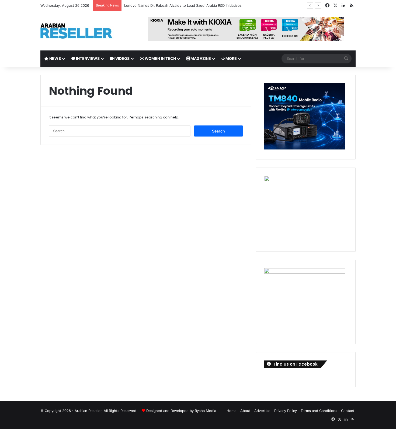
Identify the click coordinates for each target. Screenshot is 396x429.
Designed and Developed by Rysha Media (181, 410)
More (231, 58)
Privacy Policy (285, 410)
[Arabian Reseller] (80, 31)
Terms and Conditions (319, 410)
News (54, 58)
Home (232, 410)
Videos (122, 58)
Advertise (262, 410)
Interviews (87, 58)
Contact (347, 410)
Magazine (200, 58)
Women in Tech (160, 58)
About (245, 410)
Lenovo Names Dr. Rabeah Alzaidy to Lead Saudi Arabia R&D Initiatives (183, 5)
